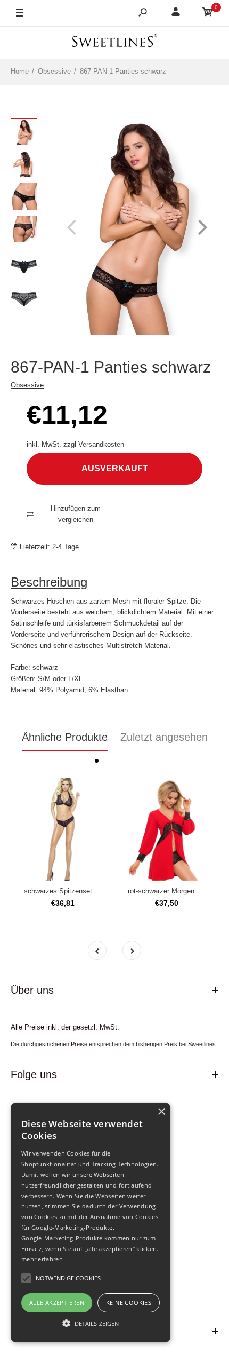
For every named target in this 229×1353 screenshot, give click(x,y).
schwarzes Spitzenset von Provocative (84, 891)
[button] (90, 1323)
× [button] (161, 1112)
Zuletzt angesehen (164, 737)
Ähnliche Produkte (65, 737)
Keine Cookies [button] (128, 1303)
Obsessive (27, 385)
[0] (207, 13)
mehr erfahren (42, 1259)
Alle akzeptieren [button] (56, 1303)
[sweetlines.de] (114, 42)
